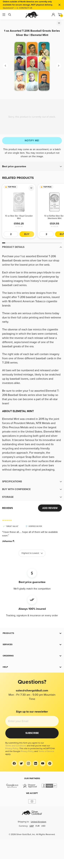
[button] (32, 166)
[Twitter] (21, 763)
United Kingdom (38, 821)
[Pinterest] (50, 763)
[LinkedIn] (35, 763)
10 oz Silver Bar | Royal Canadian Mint (19, 217)
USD (43, 826)
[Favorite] (59, 23)
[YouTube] (43, 763)
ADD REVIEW (50, 508)
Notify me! (32, 140)
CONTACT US (25, 8)
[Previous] (5, 65)
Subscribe (32, 733)
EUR (37, 826)
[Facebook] (14, 763)
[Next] (58, 65)
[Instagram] (28, 763)
